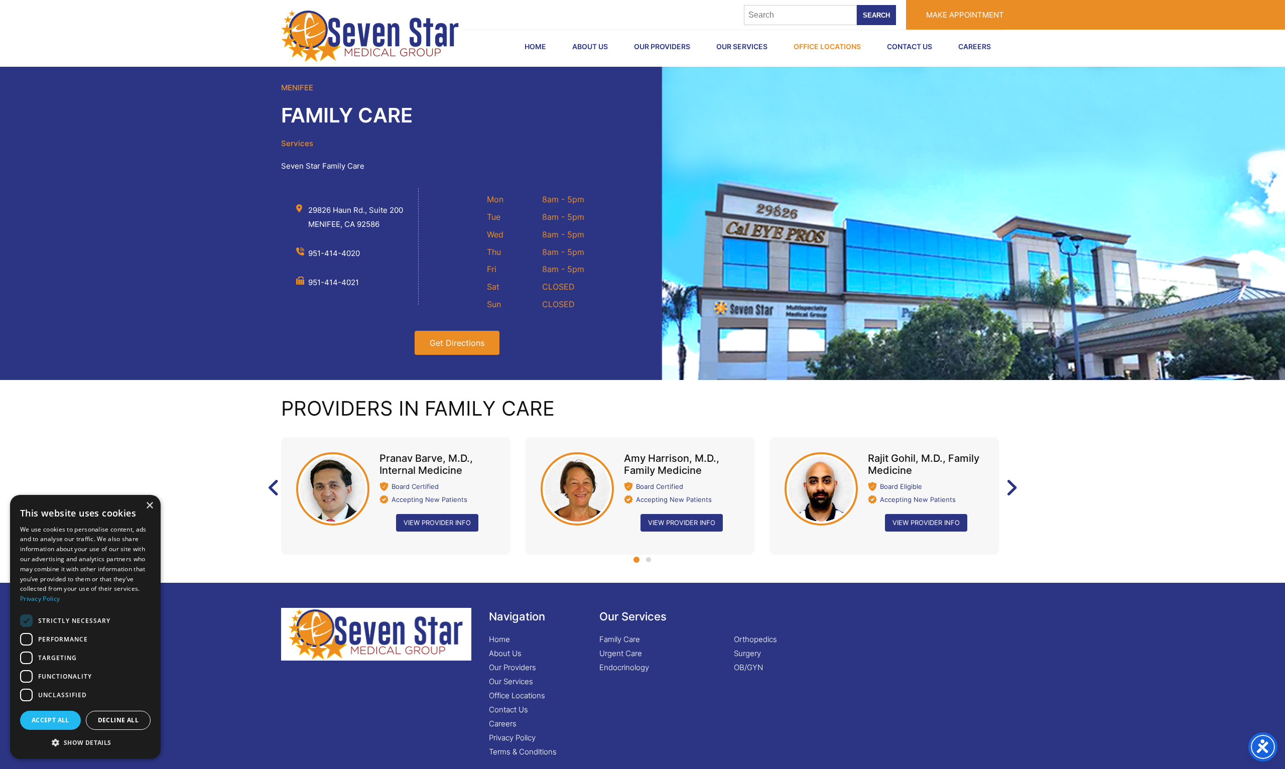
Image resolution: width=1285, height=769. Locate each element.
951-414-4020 (334, 253)
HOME (535, 46)
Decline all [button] (118, 720)
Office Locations (827, 46)
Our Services (741, 46)
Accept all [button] (50, 720)
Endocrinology (624, 667)
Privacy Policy (512, 737)
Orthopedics (755, 639)
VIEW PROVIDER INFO (437, 523)
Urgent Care (620, 653)
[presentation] (275, 487)
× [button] (149, 505)
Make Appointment (965, 15)
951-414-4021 (333, 282)
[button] (636, 560)
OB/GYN (748, 667)
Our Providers (662, 46)
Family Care (619, 639)
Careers (974, 46)
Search (876, 15)
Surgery (747, 653)
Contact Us (909, 46)
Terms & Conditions (523, 751)
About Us (590, 46)
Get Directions (457, 343)
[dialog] (85, 627)
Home (499, 639)
